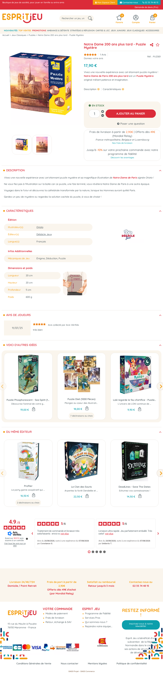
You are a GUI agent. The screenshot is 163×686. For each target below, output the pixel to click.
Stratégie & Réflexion (82, 30)
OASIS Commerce (87, 671)
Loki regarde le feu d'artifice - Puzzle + (134, 399)
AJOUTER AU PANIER (130, 113)
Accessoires (152, 30)
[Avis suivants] (158, 533)
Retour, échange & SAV (58, 622)
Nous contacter (69, 663)
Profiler (28, 485)
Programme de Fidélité (97, 613)
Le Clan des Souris (81, 486)
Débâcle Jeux (44, 234)
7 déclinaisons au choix (81, 415)
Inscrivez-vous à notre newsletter (141, 624)
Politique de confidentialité (132, 663)
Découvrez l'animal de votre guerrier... (31, 403)
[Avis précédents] (32, 533)
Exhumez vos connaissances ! (134, 490)
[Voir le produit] (87, 408)
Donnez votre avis (93, 58)
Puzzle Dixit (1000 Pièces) (81, 399)
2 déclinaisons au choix (28, 502)
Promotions (39, 30)
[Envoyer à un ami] (151, 45)
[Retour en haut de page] (156, 676)
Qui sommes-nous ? (95, 622)
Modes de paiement (56, 613)
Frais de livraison (54, 617)
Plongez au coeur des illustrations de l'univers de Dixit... (94, 403)
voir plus (64, 533)
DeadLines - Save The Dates (134, 486)
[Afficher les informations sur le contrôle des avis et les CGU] (27, 538)
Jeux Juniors (118, 30)
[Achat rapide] (33, 409)
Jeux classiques (136, 30)
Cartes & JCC (103, 30)
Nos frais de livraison (122, 143)
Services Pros (92, 617)
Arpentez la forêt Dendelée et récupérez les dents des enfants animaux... (103, 490)
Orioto (39, 227)
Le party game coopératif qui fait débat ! (33, 489)
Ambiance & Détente (58, 30)
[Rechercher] (90, 18)
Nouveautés (11, 30)
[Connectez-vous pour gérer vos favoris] (157, 45)
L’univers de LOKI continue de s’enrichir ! (139, 403)
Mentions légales (97, 663)
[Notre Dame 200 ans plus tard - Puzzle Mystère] (22, 145)
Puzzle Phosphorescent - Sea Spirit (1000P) (28, 399)
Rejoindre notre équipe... (98, 626)
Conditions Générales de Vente (33, 663)
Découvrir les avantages (122, 157)
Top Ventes (24, 30)
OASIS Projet (73, 671)
